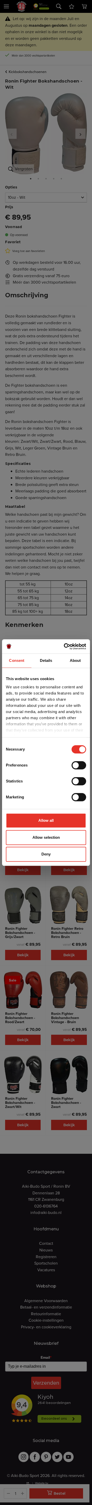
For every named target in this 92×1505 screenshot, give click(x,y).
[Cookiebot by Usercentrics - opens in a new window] (65, 646)
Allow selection (46, 837)
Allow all (46, 820)
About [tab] (75, 660)
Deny (46, 854)
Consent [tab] (16, 660)
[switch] (79, 765)
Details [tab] (46, 660)
